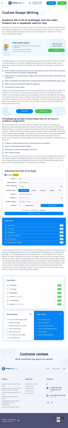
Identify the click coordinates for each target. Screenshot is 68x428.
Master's (52, 190)
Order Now (51, 3)
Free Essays (56, 368)
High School (24, 190)
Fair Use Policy (29, 393)
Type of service (11, 182)
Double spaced (52, 205)
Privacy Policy (29, 386)
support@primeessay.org (57, 395)
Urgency (13, 194)
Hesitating (24, 111)
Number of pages (10, 201)
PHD (60, 190)
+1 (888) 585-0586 (37, 2)
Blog (47, 368)
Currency (12, 178)
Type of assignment (11, 185)
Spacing (13, 205)
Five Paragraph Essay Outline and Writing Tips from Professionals (10, 402)
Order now (43, 111)
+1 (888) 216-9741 (37, 3)
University (42, 190)
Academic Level (10, 190)
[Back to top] (63, 408)
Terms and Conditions (31, 384)
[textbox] (41, 198)
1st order (12, 175)
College (34, 190)
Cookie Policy (29, 391)
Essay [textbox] (22, 186)
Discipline (12, 197)
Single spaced (29, 205)
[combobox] (40, 186)
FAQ (64, 368)
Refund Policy (29, 388)
